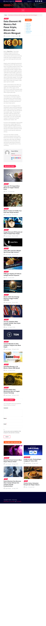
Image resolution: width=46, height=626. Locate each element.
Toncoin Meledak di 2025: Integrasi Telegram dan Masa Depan (12, 345)
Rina (6, 191)
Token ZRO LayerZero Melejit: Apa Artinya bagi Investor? (12, 251)
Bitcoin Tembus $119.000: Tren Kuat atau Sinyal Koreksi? (13, 212)
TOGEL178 (28, 23)
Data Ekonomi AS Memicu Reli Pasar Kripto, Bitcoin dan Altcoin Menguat (22, 15)
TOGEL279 (28, 26)
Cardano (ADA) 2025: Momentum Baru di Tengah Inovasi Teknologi (12, 391)
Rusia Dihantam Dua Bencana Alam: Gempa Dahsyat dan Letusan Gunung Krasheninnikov (12, 483)
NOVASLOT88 (29, 31)
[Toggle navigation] (23, 10)
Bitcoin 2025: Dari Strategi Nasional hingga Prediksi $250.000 (11, 298)
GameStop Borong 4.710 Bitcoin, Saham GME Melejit (12, 367)
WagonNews (6, 501)
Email (5, 424)
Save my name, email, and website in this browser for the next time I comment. (12, 432)
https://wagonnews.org (16, 155)
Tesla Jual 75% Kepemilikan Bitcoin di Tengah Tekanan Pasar (12, 187)
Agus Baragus (8, 214)
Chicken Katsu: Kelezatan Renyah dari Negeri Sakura (31, 484)
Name (5, 418)
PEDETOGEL (28, 25)
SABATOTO (28, 28)
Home (6, 15)
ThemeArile (18, 501)
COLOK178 (28, 32)
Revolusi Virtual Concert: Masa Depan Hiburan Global (13, 461)
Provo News (12, 501)
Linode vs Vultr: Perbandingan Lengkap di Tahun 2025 (32, 460)
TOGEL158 (28, 29)
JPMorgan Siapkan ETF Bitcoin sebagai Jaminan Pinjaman (12, 274)
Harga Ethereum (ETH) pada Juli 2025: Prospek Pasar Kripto (13, 233)
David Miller (8, 36)
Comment (6, 408)
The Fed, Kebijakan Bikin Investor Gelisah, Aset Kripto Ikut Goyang (12, 323)
